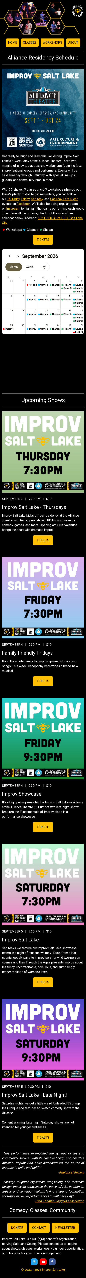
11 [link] (70, 296)
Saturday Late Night (64, 199)
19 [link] (81, 310)
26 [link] (81, 325)
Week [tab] (29, 267)
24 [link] (58, 325)
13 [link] (11, 310)
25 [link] (70, 325)
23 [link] (46, 325)
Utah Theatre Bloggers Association (59, 1201)
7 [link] (23, 296)
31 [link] (23, 281)
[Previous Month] (9, 256)
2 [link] (46, 281)
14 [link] (23, 310)
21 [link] (23, 325)
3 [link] (58, 281)
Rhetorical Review (71, 1172)
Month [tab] (14, 267)
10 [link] (58, 296)
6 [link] (11, 296)
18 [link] (70, 310)
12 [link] (81, 296)
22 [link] (35, 325)
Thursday (13, 199)
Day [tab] (43, 267)
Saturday (37, 199)
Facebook (23, 204)
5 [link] (81, 281)
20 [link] (11, 325)
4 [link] (70, 281)
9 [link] (46, 296)
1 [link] (34, 281)
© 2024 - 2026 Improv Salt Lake (43, 1269)
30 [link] (11, 281)
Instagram (13, 208)
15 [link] (35, 310)
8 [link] (34, 296)
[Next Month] (18, 256)
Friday (25, 199)
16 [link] (46, 310)
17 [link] (58, 310)
